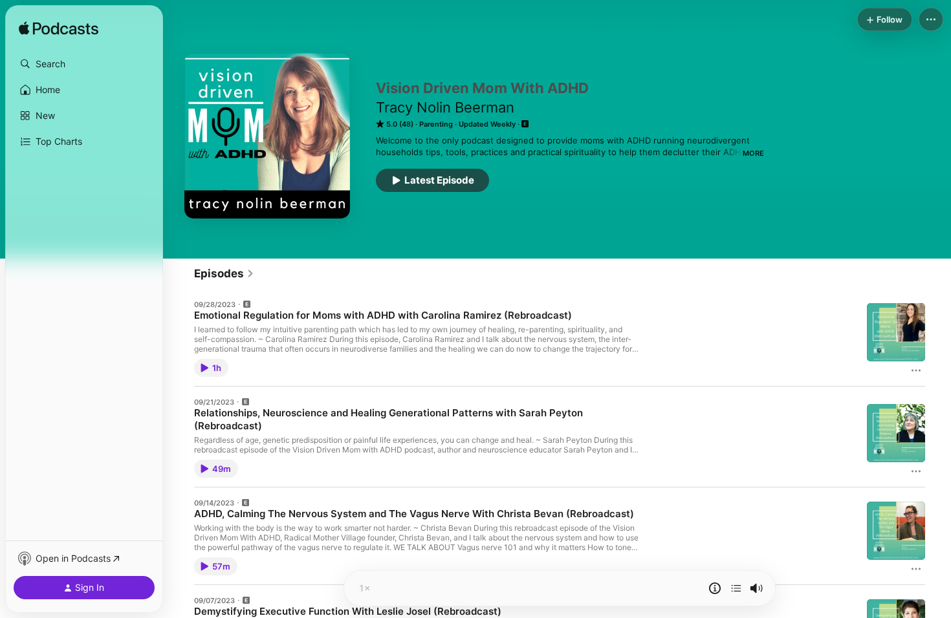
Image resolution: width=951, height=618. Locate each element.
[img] (58, 29)
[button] (84, 64)
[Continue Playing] (736, 588)
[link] (224, 273)
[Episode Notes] (715, 588)
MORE (753, 153)
